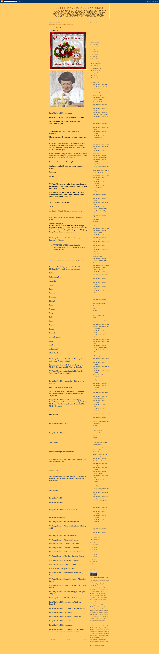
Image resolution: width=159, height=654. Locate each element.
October (95, 66)
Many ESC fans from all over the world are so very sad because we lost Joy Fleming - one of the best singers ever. (67, 393)
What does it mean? (97, 430)
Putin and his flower (97, 432)
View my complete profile (98, 645)
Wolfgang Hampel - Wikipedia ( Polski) (64, 535)
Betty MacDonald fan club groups (61, 625)
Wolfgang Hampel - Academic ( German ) (64, 547)
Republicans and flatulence (99, 303)
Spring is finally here (98, 164)
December (95, 61)
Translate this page (56, 223)
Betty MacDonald (55, 498)
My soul (95, 425)
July (94, 73)
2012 (93, 556)
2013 (93, 554)
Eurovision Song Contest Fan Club (61, 451)
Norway (52, 325)
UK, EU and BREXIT (98, 95)
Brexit (94, 317)
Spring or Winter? (97, 254)
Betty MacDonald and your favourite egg (99, 141)
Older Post (84, 639)
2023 (93, 49)
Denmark (52, 297)
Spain (51, 341)
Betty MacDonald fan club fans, (60, 113)
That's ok (95, 435)
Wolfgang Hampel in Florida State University (65, 598)
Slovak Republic (55, 337)
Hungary (52, 313)
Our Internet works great (99, 447)
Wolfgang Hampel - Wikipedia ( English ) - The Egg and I (67, 527)
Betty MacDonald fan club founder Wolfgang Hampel (65, 603)
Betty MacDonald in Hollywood (101, 265)
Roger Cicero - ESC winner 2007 (61, 387)
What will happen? (97, 461)
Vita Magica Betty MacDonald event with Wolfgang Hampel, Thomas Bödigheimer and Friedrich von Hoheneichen (67, 478)
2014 (93, 552)
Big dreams (95, 221)
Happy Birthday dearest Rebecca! (101, 170)
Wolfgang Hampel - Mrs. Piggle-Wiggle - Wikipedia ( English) (67, 592)
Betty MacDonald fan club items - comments (65, 616)
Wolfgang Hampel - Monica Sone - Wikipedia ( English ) (66, 573)
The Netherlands (55, 353)
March (95, 82)
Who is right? (96, 452)
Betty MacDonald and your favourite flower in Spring (100, 156)
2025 (93, 44)
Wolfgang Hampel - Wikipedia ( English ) (64, 521)
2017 (93, 545)
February (95, 537)
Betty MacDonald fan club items (61, 612)
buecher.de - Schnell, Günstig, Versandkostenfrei (65, 211)
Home (68, 639)
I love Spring (96, 219)
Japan (51, 321)
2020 (93, 56)
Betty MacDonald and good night (101, 144)
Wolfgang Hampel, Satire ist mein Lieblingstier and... (101, 191)
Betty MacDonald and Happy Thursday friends (100, 529)
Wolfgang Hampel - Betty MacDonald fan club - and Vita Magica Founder (67, 460)
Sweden (51, 345)
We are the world (97, 263)
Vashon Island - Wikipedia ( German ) (62, 568)
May (94, 77)
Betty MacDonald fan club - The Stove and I (65, 621)
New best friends (97, 428)
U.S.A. (51, 273)
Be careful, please (97, 444)
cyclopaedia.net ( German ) (73, 552)
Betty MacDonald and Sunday (100, 116)
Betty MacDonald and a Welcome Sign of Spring (101, 87)
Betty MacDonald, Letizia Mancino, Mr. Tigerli (99, 268)
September (96, 68)
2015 (93, 549)
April (94, 80)
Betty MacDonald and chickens (100, 271)
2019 (93, 59)
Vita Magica (54, 442)
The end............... (97, 310)
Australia (52, 281)
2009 (93, 564)
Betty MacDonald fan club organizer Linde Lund (66, 629)
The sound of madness (98, 315)
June (94, 75)
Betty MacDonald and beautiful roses (66, 633)
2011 (93, 559)
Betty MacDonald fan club (58, 423)
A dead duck (96, 313)
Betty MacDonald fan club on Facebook (63, 510)
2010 (93, 561)
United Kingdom (55, 277)
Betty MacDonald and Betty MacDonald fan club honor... (100, 113)
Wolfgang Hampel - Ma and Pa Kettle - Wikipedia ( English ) (67, 580)
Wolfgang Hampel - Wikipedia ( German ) (64, 540)
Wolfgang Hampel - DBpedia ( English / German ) (67, 556)
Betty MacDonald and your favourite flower (99, 231)
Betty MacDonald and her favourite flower (99, 98)
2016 (93, 547)
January (95, 539)
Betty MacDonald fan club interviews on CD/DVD (67, 608)
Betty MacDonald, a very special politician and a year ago (66, 382)
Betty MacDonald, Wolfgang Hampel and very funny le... (100, 321)
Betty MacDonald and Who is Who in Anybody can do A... (100, 355)
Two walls (95, 437)
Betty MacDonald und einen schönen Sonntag (100, 186)
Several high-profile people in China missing (100, 455)
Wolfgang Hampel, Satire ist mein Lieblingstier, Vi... (101, 489)
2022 (93, 51)
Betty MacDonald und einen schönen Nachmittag (100, 397)
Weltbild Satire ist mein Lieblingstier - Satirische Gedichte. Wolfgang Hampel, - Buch (69, 247)
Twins (94, 308)
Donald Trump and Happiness (100, 390)
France (51, 305)
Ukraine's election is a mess (99, 305)
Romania (52, 333)
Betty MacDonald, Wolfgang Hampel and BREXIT (100, 124)
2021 (93, 54)
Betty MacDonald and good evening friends (99, 136)
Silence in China (97, 449)
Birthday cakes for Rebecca (99, 172)
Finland (52, 301)
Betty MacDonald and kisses (100, 234)
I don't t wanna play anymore (100, 442)
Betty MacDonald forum (58, 517)
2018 (93, 542)
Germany (52, 309)
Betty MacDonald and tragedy (100, 150)
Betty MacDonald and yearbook (101, 84)
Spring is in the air (97, 256)
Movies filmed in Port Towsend (100, 102)
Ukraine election (97, 153)
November (95, 63)
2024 (93, 47)
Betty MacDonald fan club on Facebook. (64, 132)
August (95, 70)
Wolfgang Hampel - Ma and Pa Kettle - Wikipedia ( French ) (67, 586)
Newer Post (52, 639)
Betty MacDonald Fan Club (79, 7)
